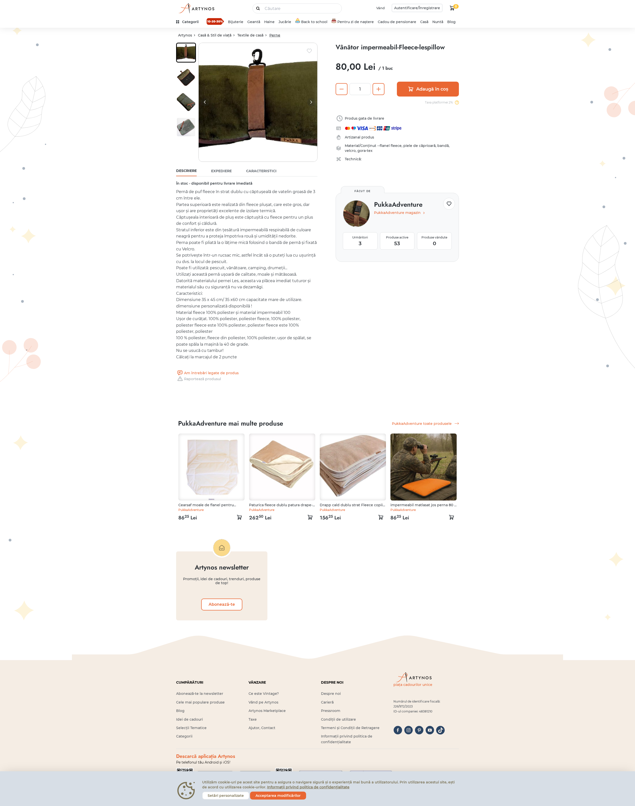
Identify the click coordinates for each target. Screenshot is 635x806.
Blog (451, 22)
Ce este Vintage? (264, 693)
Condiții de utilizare (338, 719)
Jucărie (285, 22)
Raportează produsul (202, 379)
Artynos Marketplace (267, 710)
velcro (350, 150)
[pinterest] (419, 730)
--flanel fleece (389, 145)
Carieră (327, 702)
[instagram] (408, 730)
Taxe (253, 719)
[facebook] (397, 730)
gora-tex (365, 150)
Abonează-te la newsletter (199, 693)
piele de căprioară (419, 145)
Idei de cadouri (189, 719)
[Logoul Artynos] (196, 8)
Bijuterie (235, 22)
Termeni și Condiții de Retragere (350, 728)
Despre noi (331, 693)
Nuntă (437, 22)
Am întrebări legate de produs (211, 373)
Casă (424, 22)
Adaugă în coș (432, 89)
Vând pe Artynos (263, 702)
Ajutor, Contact (262, 728)
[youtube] (429, 730)
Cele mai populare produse (200, 702)
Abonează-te (222, 604)
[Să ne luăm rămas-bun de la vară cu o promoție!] (215, 21)
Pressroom (330, 710)
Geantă (253, 22)
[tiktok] (440, 730)
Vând (380, 8)
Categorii (184, 736)
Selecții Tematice (191, 728)
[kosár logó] (452, 8)
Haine (269, 22)
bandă (443, 145)
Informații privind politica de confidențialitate (308, 787)
